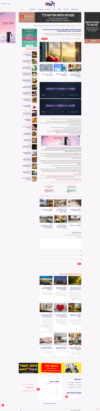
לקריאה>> (64, 345)
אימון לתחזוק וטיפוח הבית (26, 72)
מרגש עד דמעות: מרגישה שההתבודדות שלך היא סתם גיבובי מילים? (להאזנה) (46, 316)
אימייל (80, 255)
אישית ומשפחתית (74, 9)
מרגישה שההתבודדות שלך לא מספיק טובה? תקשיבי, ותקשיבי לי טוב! (61, 288)
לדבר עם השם (63, 182)
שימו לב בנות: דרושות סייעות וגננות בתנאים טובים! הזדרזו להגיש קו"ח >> (75, 75)
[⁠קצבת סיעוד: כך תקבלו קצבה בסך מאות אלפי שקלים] (74, 203)
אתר (80, 259)
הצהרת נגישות (24, 384)
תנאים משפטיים (30, 384)
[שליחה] (65, 396)
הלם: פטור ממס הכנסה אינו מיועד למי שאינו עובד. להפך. (46, 348)
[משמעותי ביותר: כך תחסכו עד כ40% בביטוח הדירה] (46, 203)
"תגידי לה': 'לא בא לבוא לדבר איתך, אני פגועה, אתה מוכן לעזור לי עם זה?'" (60, 316)
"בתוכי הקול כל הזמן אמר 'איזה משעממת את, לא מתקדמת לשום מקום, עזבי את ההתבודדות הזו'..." (46, 293)
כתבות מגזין (29, 144)
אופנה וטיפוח (65, 9)
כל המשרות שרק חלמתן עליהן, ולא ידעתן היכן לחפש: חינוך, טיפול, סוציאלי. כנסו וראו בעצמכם (75, 353)
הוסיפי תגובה (44, 38)
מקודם (65, 72)
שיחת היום (29, 104)
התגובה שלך (78, 237)
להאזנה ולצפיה (32, 9)
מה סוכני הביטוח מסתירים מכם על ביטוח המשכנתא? (61, 348)
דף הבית (79, 25)
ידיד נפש (75, 25)
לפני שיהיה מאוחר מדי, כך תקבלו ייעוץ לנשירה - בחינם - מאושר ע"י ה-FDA (61, 210)
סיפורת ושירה (40, 9)
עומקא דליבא (28, 65)
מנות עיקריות (29, 59)
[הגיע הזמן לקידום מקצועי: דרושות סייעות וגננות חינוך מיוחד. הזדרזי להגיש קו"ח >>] (60, 219)
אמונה (79, 182)
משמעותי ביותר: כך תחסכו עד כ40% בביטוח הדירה (46, 210)
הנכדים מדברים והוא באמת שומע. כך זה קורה (47, 75)
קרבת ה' (53, 182)
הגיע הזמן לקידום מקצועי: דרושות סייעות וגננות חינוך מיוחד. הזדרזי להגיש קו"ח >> (61, 226)
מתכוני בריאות (28, 91)
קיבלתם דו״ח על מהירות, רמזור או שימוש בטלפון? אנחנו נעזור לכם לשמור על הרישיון (46, 226)
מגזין (54, 9)
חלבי (30, 78)
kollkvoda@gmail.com (27, 390)
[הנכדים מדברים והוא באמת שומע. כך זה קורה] (46, 67)
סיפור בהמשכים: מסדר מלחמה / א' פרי (27, 52)
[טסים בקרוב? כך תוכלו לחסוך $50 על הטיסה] (60, 67)
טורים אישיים (48, 9)
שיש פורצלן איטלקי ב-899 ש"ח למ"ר (75, 226)
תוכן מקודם (71, 356)
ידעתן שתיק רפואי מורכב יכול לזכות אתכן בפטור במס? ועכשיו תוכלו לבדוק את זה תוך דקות (46, 352)
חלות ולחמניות (28, 118)
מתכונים (59, 9)
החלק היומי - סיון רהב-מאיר (27, 111)
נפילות (58, 182)
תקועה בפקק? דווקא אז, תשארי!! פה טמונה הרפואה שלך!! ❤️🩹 (46, 288)
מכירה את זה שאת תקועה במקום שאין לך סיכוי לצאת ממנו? (75, 316)
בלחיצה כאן (58, 179)
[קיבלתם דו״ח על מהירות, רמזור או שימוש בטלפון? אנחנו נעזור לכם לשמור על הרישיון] (46, 219)
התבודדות (74, 182)
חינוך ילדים (29, 170)
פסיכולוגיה (29, 138)
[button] (46, 195)
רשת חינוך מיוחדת (77, 72)
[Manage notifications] (97, 409)
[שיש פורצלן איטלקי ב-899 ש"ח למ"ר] (74, 219)
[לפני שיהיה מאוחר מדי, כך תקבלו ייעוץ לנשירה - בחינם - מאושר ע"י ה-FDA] (60, 203)
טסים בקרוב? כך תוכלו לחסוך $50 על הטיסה (61, 75)
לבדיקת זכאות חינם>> (47, 345)
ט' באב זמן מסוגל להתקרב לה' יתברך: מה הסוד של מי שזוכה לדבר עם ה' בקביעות (75, 288)
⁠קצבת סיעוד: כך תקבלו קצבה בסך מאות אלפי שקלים (75, 210)
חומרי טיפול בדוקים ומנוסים (61, 207)
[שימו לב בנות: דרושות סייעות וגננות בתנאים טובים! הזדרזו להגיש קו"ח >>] (74, 67)
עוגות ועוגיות (29, 157)
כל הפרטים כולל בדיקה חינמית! (61, 350)
